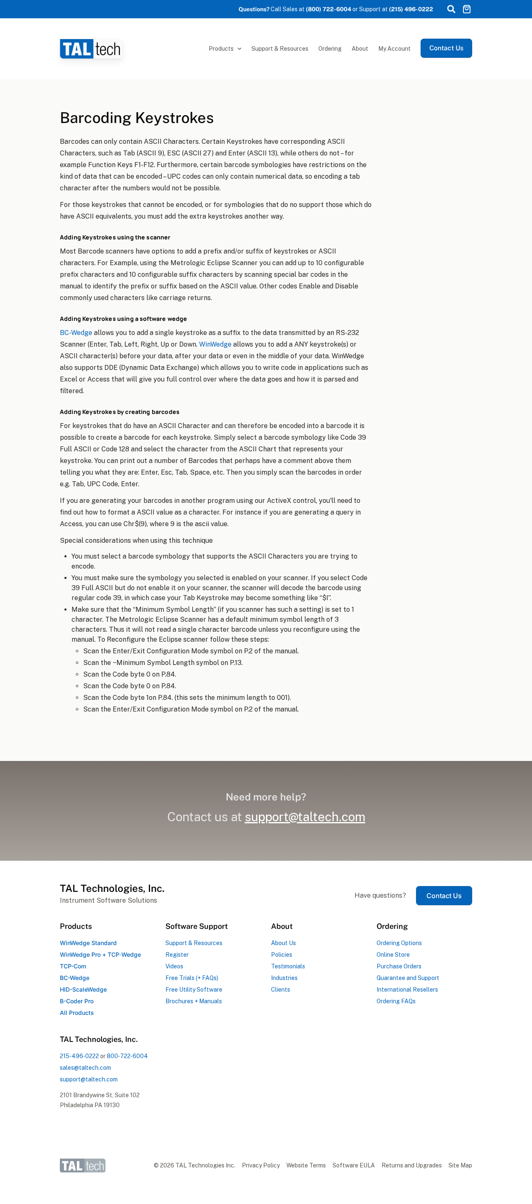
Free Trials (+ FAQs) (191, 978)
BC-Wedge (76, 333)
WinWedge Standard (88, 942)
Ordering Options (399, 943)
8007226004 (127, 1056)
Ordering (330, 48)
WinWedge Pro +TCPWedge (100, 954)
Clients (280, 989)
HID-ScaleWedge (83, 989)
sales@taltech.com (85, 1067)
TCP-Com (73, 966)
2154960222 (79, 1056)
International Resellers (407, 989)
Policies (281, 954)
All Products (77, 1012)
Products (221, 48)
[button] (450, 9)
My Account (394, 48)
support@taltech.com (89, 1079)
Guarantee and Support (408, 978)
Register (177, 954)
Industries (284, 978)
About (360, 48)
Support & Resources (279, 48)
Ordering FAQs (396, 1001)
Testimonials (288, 966)
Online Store (393, 954)
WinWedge (215, 344)
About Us (283, 943)
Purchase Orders (399, 966)
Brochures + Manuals (193, 1001)
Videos (174, 966)
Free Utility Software (193, 989)
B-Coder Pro (77, 1001)
